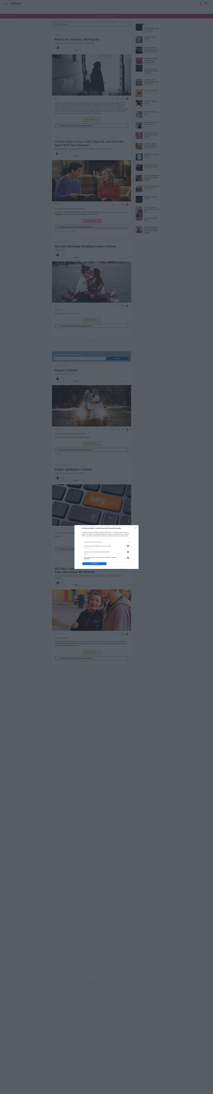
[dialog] (106, 547)
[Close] (135, 528)
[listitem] (106, 542)
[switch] (127, 546)
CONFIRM (94, 563)
